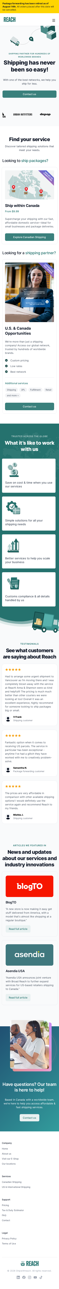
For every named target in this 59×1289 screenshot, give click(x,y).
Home (5, 1148)
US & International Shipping (16, 1187)
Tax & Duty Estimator (13, 1210)
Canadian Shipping (12, 1182)
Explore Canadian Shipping (29, 237)
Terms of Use (9, 1243)
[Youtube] (35, 1277)
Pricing (5, 1205)
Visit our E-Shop (10, 1158)
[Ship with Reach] (9, 19)
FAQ (4, 1215)
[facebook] (23, 1277)
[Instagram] (29, 1277)
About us (6, 1153)
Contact (6, 1220)
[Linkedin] (18, 1277)
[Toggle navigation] (54, 20)
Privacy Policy (9, 1238)
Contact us (29, 94)
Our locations (9, 1163)
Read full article (18, 928)
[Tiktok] (40, 1277)
